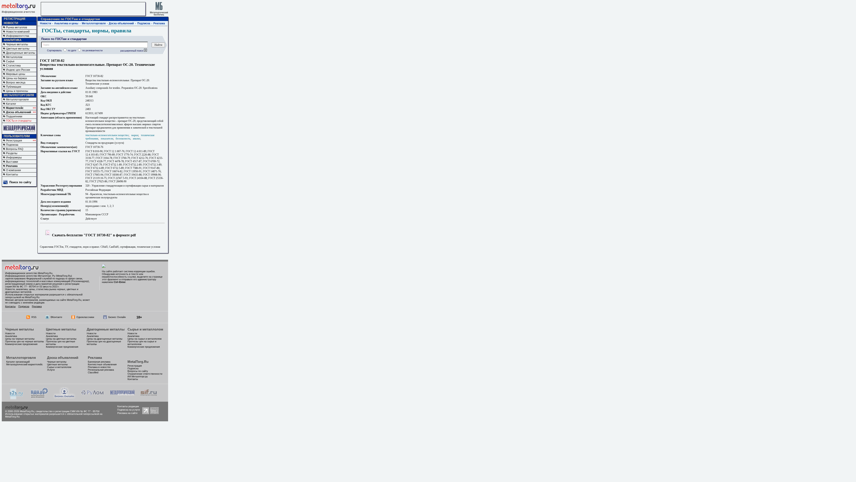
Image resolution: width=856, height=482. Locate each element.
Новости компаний (18, 31)
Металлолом (14, 57)
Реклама (12, 166)
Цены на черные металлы (20, 338)
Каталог (11, 103)
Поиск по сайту (20, 182)
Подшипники (14, 116)
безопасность (123, 138)
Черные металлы (17, 44)
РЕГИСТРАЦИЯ (14, 19)
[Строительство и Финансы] (149, 397)
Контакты (12, 174)
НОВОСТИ (11, 23)
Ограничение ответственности (145, 373)
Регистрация (14, 140)
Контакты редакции (128, 406)
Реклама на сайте (127, 413)
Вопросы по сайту (138, 371)
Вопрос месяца (15, 82)
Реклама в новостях (99, 367)
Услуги (51, 369)
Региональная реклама (101, 369)
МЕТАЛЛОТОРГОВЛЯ (19, 95)
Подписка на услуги (128, 409)
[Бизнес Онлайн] (64, 397)
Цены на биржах (16, 78)
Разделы (11, 153)
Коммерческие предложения (21, 344)
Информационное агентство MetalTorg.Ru (28, 273)
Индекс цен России (18, 69)
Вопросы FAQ (14, 149)
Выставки (12, 161)
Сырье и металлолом (145, 329)
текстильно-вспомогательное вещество (107, 135)
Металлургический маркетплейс (24, 364)
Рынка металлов (16, 27)
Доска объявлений (18, 112)
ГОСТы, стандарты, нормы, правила (86, 30)
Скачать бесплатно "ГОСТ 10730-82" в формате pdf (93, 235)
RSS (33, 317)
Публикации (13, 86)
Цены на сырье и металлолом (145, 338)
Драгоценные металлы (20, 52)
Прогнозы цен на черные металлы (24, 341)
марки (134, 135)
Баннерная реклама (99, 361)
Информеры (14, 157)
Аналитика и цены (66, 23)
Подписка (12, 144)
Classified (93, 372)
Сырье (10, 61)
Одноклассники (85, 317)
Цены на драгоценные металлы (104, 338)
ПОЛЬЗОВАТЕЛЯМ (17, 136)
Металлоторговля (17, 99)
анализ (136, 138)
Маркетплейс (15, 108)
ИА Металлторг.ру (138, 376)
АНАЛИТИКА (12, 40)
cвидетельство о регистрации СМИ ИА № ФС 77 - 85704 (67, 411)
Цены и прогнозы (17, 91)
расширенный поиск (132, 50)
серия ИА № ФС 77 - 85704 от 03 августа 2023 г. (32, 286)
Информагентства (17, 35)
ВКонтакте (56, 317)
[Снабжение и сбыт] (16, 398)
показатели (107, 138)
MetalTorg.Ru (138, 362)
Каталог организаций (18, 361)
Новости (45, 23)
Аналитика (11, 336)
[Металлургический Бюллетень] (122, 397)
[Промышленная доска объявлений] (39, 398)
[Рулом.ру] (92, 397)
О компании (13, 170)
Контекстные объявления (102, 364)
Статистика (13, 65)
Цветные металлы (17, 48)
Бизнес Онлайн (117, 317)
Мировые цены (15, 74)
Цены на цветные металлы (61, 338)
